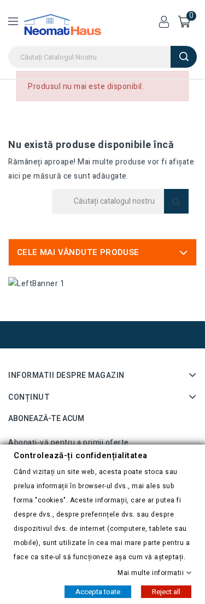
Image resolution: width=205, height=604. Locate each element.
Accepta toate (97, 591)
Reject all (166, 591)
